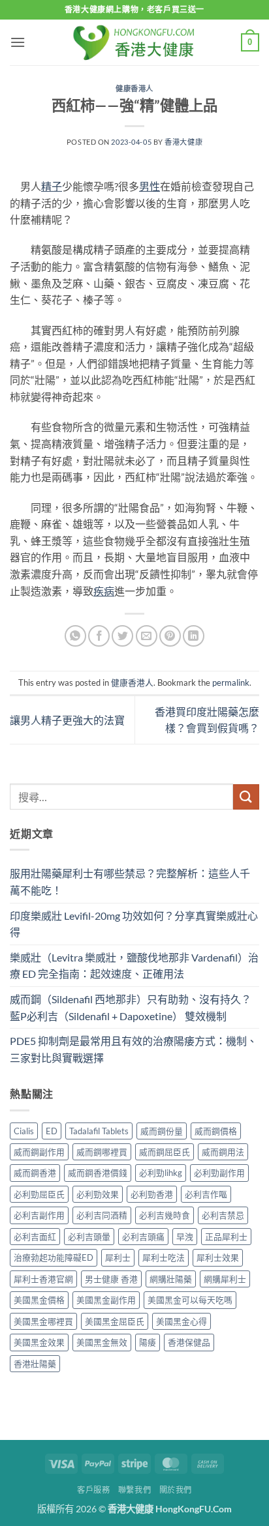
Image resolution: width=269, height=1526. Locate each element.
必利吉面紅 (35, 1236)
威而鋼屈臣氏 (164, 1152)
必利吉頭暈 (89, 1236)
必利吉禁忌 (223, 1215)
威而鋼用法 (223, 1152)
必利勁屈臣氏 (39, 1194)
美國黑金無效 (101, 1342)
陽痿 (147, 1342)
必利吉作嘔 (206, 1194)
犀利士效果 (218, 1257)
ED (51, 1131)
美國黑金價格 (39, 1300)
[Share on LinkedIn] (193, 636)
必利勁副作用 (219, 1172)
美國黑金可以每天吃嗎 (190, 1300)
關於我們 (175, 1490)
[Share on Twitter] (122, 636)
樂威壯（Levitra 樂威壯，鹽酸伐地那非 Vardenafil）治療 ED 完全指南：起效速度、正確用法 (134, 965)
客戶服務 (93, 1490)
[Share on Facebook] (99, 636)
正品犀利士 (226, 1236)
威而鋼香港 (35, 1172)
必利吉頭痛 (143, 1236)
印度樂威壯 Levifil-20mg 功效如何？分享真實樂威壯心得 (134, 924)
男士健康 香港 (111, 1279)
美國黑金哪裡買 (43, 1321)
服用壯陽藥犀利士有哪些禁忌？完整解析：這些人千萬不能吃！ (130, 881)
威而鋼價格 (216, 1131)
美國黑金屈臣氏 (114, 1321)
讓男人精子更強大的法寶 (67, 720)
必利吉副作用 (39, 1215)
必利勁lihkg (160, 1172)
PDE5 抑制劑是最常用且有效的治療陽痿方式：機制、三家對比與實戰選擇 (133, 1049)
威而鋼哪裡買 (101, 1152)
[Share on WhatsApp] (75, 636)
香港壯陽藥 (35, 1363)
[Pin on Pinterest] (170, 636)
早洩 (184, 1236)
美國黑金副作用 (106, 1300)
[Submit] (246, 797)
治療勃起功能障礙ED (53, 1257)
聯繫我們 (134, 1490)
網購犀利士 (225, 1279)
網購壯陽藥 (171, 1279)
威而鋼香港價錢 (97, 1172)
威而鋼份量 (161, 1131)
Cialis (24, 1131)
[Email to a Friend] (146, 636)
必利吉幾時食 (164, 1215)
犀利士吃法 (163, 1257)
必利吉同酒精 (101, 1215)
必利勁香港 (152, 1194)
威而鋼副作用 (39, 1152)
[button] (17, 42)
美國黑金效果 (39, 1342)
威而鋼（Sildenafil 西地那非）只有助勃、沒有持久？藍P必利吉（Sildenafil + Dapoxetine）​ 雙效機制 (130, 1007)
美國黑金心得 (181, 1321)
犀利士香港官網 (43, 1279)
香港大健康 (183, 142)
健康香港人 (134, 88)
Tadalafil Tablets (99, 1131)
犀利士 (118, 1257)
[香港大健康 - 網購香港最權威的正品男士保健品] (134, 42)
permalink (230, 682)
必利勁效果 (97, 1194)
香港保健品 (189, 1342)
